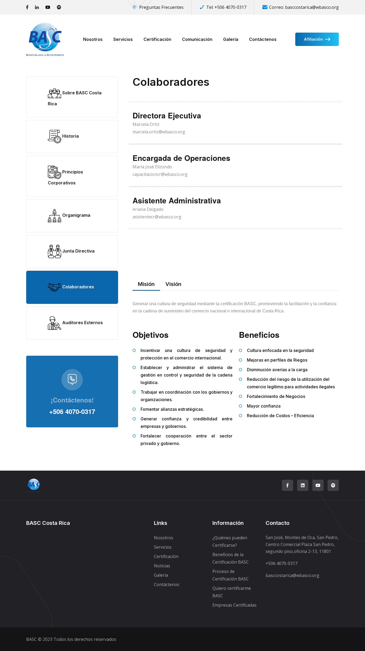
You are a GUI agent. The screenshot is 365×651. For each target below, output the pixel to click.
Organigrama (75, 215)
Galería (230, 39)
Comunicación (197, 39)
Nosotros (93, 39)
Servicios (123, 39)
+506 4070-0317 (230, 7)
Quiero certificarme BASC (231, 592)
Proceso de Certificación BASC (230, 575)
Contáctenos (263, 39)
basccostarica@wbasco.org (312, 7)
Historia (70, 136)
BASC (31, 639)
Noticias (162, 566)
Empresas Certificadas (234, 605)
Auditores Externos (82, 322)
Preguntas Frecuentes (161, 7)
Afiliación (313, 39)
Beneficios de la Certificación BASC (230, 558)
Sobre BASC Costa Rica (75, 98)
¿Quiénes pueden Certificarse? (229, 541)
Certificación (157, 39)
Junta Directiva (78, 251)
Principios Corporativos (65, 177)
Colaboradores (77, 286)
